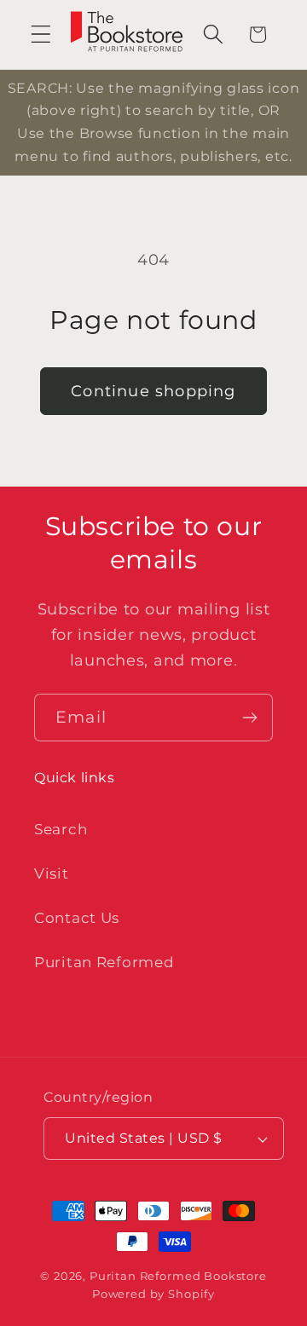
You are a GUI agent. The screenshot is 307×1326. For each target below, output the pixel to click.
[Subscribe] (249, 717)
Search (60, 829)
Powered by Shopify (153, 1293)
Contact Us (76, 917)
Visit (51, 873)
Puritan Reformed (104, 962)
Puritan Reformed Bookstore (178, 1276)
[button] (41, 34)
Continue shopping (153, 391)
